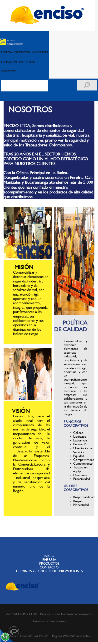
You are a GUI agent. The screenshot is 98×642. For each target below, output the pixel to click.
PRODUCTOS (22, 52)
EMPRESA (6, 52)
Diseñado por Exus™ (34, 636)
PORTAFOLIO (27, 62)
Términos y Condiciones (49, 621)
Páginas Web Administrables (71, 636)
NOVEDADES (40, 52)
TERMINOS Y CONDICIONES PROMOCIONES (49, 571)
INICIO (49, 556)
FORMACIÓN (9, 62)
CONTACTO (8, 71)
